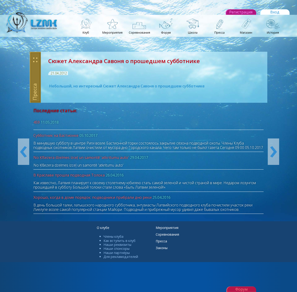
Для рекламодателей (120, 256)
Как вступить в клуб (119, 240)
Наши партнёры (116, 252)
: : (35, 59)
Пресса (161, 241)
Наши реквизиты (117, 244)
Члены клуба (113, 236)
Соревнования (167, 234)
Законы (162, 248)
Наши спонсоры (116, 248)
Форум (241, 289)
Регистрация (240, 12)
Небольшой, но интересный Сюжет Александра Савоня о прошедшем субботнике (126, 86)
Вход (274, 12)
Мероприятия (167, 227)
